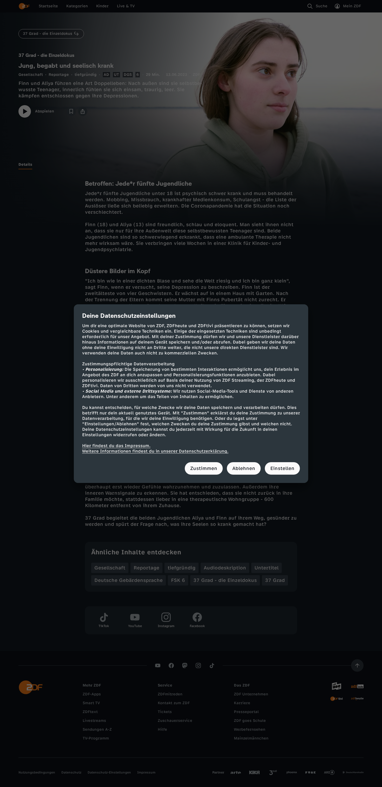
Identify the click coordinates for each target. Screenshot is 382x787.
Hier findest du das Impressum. (116, 445)
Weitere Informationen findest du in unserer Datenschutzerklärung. (155, 451)
